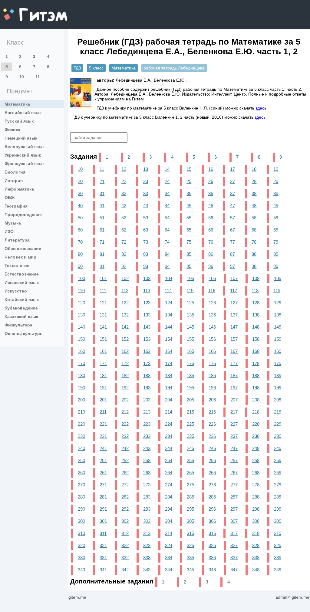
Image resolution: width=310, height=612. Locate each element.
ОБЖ (10, 197)
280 (81, 496)
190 (81, 387)
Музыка (13, 223)
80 (80, 254)
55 (188, 217)
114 (168, 290)
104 (168, 278)
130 (81, 314)
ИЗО (9, 231)
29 (275, 181)
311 (103, 533)
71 (102, 242)
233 (146, 436)
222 (125, 424)
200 (81, 399)
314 (168, 533)
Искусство (16, 291)
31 (102, 193)
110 (81, 290)
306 (212, 521)
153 (146, 339)
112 (124, 290)
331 (103, 557)
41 (102, 205)
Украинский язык (23, 155)
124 (168, 302)
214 (168, 411)
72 (123, 242)
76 (210, 242)
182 (125, 375)
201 (103, 399)
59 (275, 217)
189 (277, 375)
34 (167, 193)
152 (125, 339)
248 (255, 448)
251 (103, 460)
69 (275, 229)
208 (255, 399)
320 (81, 545)
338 (255, 557)
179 (277, 363)
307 (234, 521)
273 (146, 484)
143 (146, 327)
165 (190, 351)
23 (145, 181)
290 (81, 509)
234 (168, 436)
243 (146, 448)
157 (234, 339)
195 (190, 387)
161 (103, 351)
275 (190, 484)
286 (212, 496)
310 (81, 533)
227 (234, 424)
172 (125, 363)
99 (275, 266)
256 (212, 460)
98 (254, 266)
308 (255, 521)
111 (103, 290)
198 (255, 387)
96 (210, 266)
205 (190, 399)
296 (212, 509)
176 (212, 363)
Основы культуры (24, 333)
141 (103, 327)
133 (146, 314)
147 (234, 327)
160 (81, 351)
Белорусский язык (25, 146)
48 (254, 205)
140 (81, 327)
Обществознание (23, 248)
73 (145, 242)
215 (190, 411)
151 (103, 339)
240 (81, 448)
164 (168, 351)
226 (212, 424)
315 (190, 533)
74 (167, 242)
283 (146, 496)
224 (168, 424)
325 (190, 545)
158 (255, 339)
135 (190, 314)
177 (234, 363)
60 (80, 229)
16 (210, 169)
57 (232, 217)
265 (190, 472)
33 (145, 193)
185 (190, 375)
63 (145, 229)
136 (212, 314)
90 (80, 266)
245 (190, 448)
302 (125, 521)
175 (190, 363)
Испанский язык (22, 282)
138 (255, 314)
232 (125, 436)
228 (255, 424)
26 (210, 181)
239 (277, 436)
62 (123, 229)
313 (146, 533)
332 (125, 557)
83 (145, 254)
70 (80, 242)
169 (277, 351)
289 (277, 496)
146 (212, 327)
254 (168, 460)
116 (211, 290)
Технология (17, 265)
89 (275, 254)
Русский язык (19, 121)
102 (125, 278)
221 (103, 424)
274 (168, 484)
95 (188, 266)
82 (123, 254)
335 (190, 557)
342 (125, 569)
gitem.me (19, 10)
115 (189, 290)
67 (232, 229)
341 (103, 569)
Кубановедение (21, 308)
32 (123, 193)
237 (234, 436)
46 (210, 205)
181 (103, 375)
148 (255, 327)
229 (277, 424)
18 (254, 169)
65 (188, 229)
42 (123, 205)
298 (255, 509)
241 (103, 448)
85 (188, 254)
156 (212, 339)
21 (102, 181)
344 (168, 569)
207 (234, 399)
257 (234, 460)
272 (125, 484)
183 (146, 375)
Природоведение (23, 214)
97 (232, 266)
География (16, 206)
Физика (12, 129)
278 (255, 484)
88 (254, 254)
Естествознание (22, 274)
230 (81, 436)
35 (188, 193)
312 (125, 533)
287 (234, 496)
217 (234, 411)
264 (168, 472)
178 (255, 363)
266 (212, 472)
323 (146, 545)
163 (146, 351)
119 (276, 290)
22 (123, 181)
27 (232, 181)
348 (255, 569)
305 (190, 521)
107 (234, 278)
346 (212, 569)
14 (167, 169)
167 (234, 351)
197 (234, 387)
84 (167, 254)
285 (190, 496)
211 (103, 411)
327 (234, 545)
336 (212, 557)
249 (277, 448)
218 (255, 411)
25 (188, 181)
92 (123, 266)
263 (146, 472)
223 (146, 424)
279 (277, 484)
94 (167, 266)
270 (81, 484)
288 (255, 496)
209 (277, 399)
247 (234, 448)
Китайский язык (22, 299)
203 (146, 399)
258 (255, 460)
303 (146, 521)
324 (168, 545)
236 (212, 436)
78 (254, 242)
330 (81, 557)
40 (80, 205)
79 (275, 242)
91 (102, 266)
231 (103, 436)
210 (81, 411)
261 (103, 472)
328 (255, 545)
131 (103, 314)
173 (146, 363)
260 (81, 472)
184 (168, 375)
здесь (261, 108)
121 (103, 302)
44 (167, 205)
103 (146, 278)
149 (277, 327)
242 (125, 448)
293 (146, 509)
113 (146, 290)
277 (234, 484)
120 (81, 302)
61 (102, 229)
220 (81, 424)
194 (168, 387)
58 (254, 217)
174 (168, 363)
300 (81, 521)
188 (255, 375)
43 (145, 205)
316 (212, 533)
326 (212, 545)
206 (212, 399)
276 (212, 484)
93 (145, 266)
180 (81, 375)
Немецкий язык (21, 138)
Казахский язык (21, 316)
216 (212, 411)
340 (81, 569)
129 (277, 302)
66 (210, 229)
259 (277, 460)
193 (146, 387)
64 (167, 229)
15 (188, 169)
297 (234, 509)
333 (146, 557)
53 (145, 217)
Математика (17, 104)
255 (190, 460)
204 (168, 399)
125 (190, 302)
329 (277, 545)
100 (81, 278)
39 (275, 193)
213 (146, 411)
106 (212, 278)
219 (277, 411)
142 (125, 327)
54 (167, 217)
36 (210, 193)
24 (167, 181)
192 (125, 387)
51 (102, 217)
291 (103, 509)
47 (232, 205)
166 (212, 351)
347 (234, 569)
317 (234, 533)
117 (233, 290)
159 (277, 339)
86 (210, 254)
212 (125, 411)
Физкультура (18, 325)
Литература (17, 240)
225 (190, 424)
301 (103, 521)
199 (277, 387)
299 (277, 509)
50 (80, 217)
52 (123, 217)
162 (125, 351)
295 (190, 509)
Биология (15, 172)
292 (125, 509)
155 (190, 339)
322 (125, 545)
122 (125, 302)
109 (277, 278)
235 (190, 436)
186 (212, 375)
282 (125, 496)
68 (254, 229)
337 (234, 557)
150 (81, 339)
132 (125, 314)
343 (146, 569)
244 (168, 448)
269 (277, 472)
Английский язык (23, 112)
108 (255, 278)
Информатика (19, 189)
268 (255, 472)
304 (168, 521)
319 (277, 533)
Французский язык (25, 163)
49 (275, 205)
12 (123, 169)
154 (168, 339)
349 (277, 569)
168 (255, 351)
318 (255, 533)
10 (21, 76)
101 (103, 278)
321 (103, 545)
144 (168, 327)
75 (188, 242)
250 (81, 460)
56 (210, 217)
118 (255, 290)
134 (168, 314)
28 (254, 181)
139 (277, 314)
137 (234, 314)
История (14, 180)
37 (232, 193)
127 (234, 302)
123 (146, 302)
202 (125, 399)
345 (190, 569)
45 (188, 205)
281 (103, 496)
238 (255, 436)
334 (168, 557)
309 (277, 521)
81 (102, 254)
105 (190, 278)
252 (125, 460)
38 (254, 193)
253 (146, 460)
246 (212, 448)
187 (234, 375)
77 (232, 242)
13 (145, 169)
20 (80, 181)
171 (103, 363)
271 (103, 484)
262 (125, 472)
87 (232, 254)
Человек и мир (20, 257)
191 (103, 387)
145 (190, 327)
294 (168, 509)
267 (234, 472)
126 (212, 302)
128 (255, 302)
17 (232, 169)
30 (80, 193)
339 (277, 557)
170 (81, 363)
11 (37, 76)
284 (168, 496)
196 (212, 387)
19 (275, 169)
